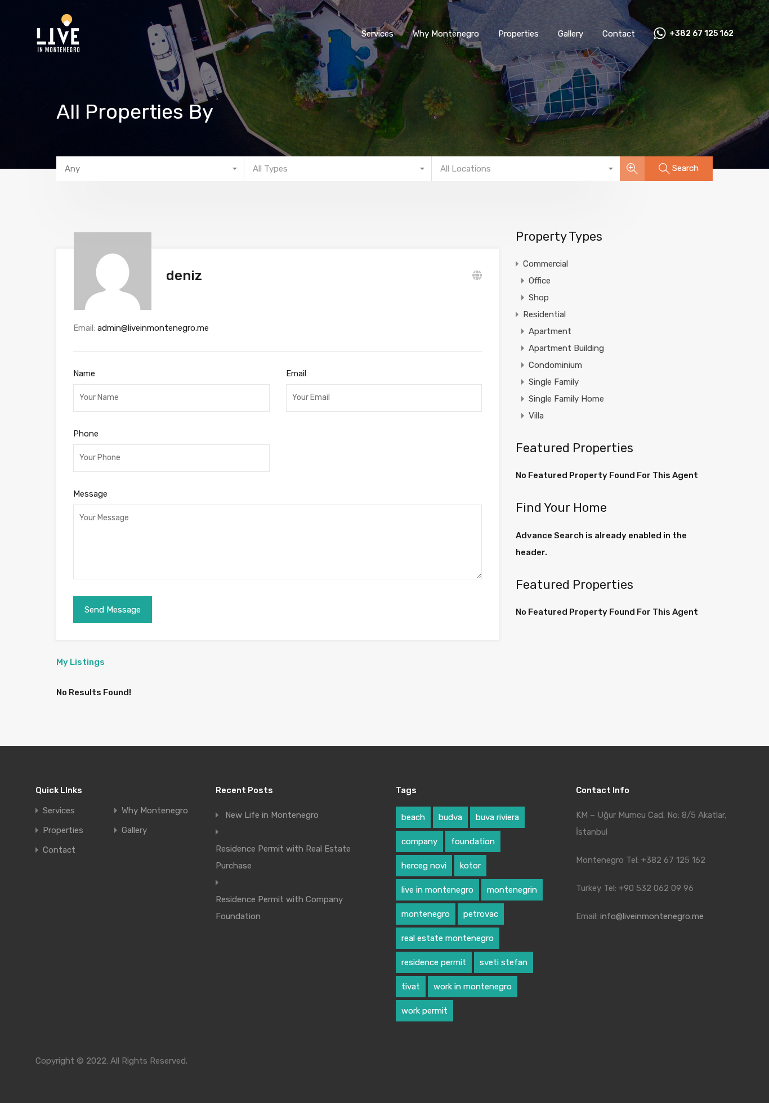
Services (377, 34)
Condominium (555, 365)
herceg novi (423, 866)
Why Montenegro (446, 34)
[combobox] (150, 168)
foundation (473, 841)
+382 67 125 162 (701, 33)
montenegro (425, 914)
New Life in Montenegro (272, 815)
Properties (518, 34)
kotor (470, 866)
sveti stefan (503, 962)
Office (540, 281)
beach (413, 817)
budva (450, 817)
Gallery (570, 34)
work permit (424, 1011)
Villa (536, 416)
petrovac (480, 914)
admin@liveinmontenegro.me (153, 328)
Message (90, 494)
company (419, 841)
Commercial (545, 264)
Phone (86, 434)
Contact (618, 34)
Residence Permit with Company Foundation (279, 907)
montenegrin (512, 890)
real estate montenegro (447, 938)
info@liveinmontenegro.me (652, 916)
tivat (410, 987)
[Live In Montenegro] (58, 51)
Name (84, 373)
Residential (544, 314)
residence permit (433, 962)
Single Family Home (566, 399)
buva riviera (497, 817)
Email (296, 373)
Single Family (554, 382)
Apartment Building (566, 348)
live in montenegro (437, 890)
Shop (539, 297)
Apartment (550, 331)
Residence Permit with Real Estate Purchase (283, 857)
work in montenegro (472, 987)
